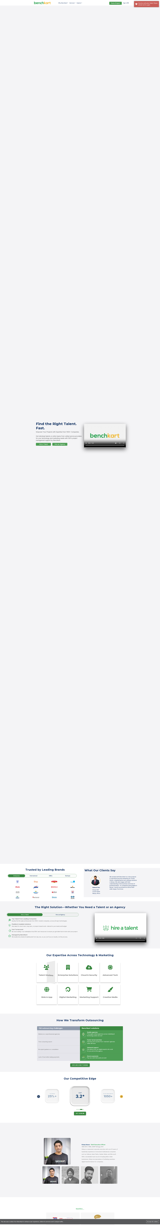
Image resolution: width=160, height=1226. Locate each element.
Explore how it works (80, 1065)
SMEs (50, 876)
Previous (38, 1096)
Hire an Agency (59, 444)
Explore (79, 3)
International (33, 876)
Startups (67, 876)
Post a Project (115, 3)
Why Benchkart (62, 3)
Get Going (79, 1113)
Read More (79, 1208)
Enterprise (16, 876)
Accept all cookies (152, 1221)
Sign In (125, 3)
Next (121, 1096)
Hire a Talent (43, 444)
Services (71, 3)
